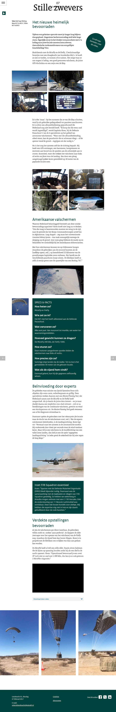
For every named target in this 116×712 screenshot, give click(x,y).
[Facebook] (100, 697)
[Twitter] (105, 697)
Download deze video (41, 599)
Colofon (56, 696)
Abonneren (57, 700)
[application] (58, 578)
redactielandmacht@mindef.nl (23, 705)
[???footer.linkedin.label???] (110, 697)
